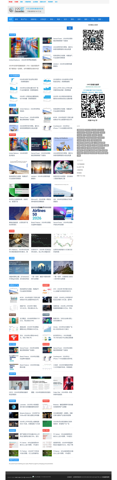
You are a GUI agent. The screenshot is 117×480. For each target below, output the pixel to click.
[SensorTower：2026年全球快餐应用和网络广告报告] (47, 38)
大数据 (106, 145)
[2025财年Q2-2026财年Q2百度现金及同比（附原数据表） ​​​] (47, 79)
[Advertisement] (81, 10)
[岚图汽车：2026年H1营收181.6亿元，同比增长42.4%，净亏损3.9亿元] (13, 306)
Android (88, 130)
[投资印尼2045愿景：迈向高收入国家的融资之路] (63, 161)
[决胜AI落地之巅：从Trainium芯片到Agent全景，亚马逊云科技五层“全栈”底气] (19, 262)
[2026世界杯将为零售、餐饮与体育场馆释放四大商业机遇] (47, 47)
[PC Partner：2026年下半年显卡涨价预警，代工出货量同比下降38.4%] (13, 451)
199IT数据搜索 (80, 164)
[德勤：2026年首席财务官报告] (41, 377)
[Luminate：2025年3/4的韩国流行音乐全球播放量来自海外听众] (13, 404)
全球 (79, 145)
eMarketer (88, 132)
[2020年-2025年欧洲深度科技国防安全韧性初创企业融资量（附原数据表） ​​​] (47, 96)
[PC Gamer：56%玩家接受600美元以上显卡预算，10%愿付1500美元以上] (13, 442)
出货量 (83, 145)
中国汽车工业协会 (96, 140)
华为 (94, 145)
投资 (79, 19)
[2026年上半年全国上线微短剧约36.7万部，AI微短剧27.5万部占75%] (13, 421)
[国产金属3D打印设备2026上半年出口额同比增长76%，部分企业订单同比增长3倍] (13, 434)
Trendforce (101, 137)
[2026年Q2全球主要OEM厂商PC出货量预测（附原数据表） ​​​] (13, 88)
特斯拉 (98, 150)
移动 (51, 19)
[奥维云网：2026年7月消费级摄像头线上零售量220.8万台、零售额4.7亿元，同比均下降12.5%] (13, 327)
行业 (92, 19)
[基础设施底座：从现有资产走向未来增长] (19, 207)
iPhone (89, 135)
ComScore (100, 130)
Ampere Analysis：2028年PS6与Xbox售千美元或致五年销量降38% (30, 415)
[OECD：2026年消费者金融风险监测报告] (19, 377)
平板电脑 (89, 148)
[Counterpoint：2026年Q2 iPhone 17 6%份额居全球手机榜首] (47, 126)
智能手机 (80, 150)
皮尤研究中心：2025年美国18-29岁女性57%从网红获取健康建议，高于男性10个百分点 (63, 338)
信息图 (102, 142)
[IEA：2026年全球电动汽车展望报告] (63, 184)
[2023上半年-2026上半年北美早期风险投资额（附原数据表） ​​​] (47, 88)
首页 (10, 19)
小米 (79, 148)
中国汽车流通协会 (82, 142)
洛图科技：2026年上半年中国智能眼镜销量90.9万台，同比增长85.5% (63, 308)
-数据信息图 (81, 130)
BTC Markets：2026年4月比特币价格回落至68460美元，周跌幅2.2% (19, 252)
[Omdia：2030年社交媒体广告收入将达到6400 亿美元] (47, 327)
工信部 (83, 148)
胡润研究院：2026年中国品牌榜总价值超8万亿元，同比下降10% (63, 445)
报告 (16, 19)
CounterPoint (81, 132)
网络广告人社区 (81, 176)
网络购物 (101, 153)
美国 (106, 153)
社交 (65, 19)
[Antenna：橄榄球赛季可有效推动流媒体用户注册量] (47, 404)
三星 (84, 140)
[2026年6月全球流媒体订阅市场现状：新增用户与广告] (47, 421)
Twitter (79, 140)
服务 (85, 19)
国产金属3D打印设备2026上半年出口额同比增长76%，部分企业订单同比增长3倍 (30, 436)
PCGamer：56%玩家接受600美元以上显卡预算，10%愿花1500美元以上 (63, 453)
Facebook (96, 132)
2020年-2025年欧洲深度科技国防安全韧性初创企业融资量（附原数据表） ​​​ (62, 99)
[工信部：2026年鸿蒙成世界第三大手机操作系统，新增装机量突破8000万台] (47, 365)
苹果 (79, 155)
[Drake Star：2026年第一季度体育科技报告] (63, 377)
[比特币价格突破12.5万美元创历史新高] (63, 235)
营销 (72, 19)
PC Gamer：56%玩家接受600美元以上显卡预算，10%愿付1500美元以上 (29, 445)
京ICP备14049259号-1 (27, 477)
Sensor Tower (81, 137)
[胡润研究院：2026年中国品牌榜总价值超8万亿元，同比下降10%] (47, 442)
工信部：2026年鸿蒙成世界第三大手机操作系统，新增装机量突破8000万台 (63, 367)
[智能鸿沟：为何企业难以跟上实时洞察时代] (47, 318)
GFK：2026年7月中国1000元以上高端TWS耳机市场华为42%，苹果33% (62, 291)
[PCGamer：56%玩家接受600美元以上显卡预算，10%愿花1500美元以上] (47, 451)
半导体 (89, 145)
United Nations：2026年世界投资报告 (23, 60)
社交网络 (86, 153)
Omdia (100, 135)
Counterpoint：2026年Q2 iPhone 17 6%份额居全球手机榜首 (62, 128)
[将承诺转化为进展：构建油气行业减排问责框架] (47, 55)
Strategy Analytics (91, 137)
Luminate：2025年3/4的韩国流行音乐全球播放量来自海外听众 (29, 407)
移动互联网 (94, 153)
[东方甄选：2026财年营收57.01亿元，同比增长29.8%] (13, 318)
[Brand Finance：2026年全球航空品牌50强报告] (41, 207)
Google (80, 135)
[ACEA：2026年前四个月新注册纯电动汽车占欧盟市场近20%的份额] (47, 117)
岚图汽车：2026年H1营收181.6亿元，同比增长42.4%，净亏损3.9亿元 (29, 308)
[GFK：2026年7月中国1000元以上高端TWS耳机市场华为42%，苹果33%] (47, 289)
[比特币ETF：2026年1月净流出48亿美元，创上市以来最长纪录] (41, 235)
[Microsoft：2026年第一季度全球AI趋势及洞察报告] (41, 184)
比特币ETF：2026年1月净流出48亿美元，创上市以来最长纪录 (41, 252)
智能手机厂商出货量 (89, 150)
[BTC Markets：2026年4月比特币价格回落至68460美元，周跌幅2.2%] (19, 235)
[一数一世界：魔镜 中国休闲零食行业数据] (41, 262)
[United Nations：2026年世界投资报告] (24, 38)
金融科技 (33, 19)
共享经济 (43, 19)
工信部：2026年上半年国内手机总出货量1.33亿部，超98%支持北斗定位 (63, 300)
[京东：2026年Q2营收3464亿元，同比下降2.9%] (13, 335)
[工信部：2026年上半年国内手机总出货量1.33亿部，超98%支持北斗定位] (47, 297)
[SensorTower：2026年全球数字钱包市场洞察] (63, 207)
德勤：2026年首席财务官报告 (41, 392)
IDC (84, 135)
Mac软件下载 (80, 167)
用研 (99, 19)
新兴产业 (24, 19)
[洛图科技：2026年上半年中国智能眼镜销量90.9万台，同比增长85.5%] (47, 306)
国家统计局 (100, 145)
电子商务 (104, 150)
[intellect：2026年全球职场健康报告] (47, 64)
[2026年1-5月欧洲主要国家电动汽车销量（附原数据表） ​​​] (13, 96)
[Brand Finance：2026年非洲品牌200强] (13, 365)
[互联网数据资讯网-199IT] (20, 10)
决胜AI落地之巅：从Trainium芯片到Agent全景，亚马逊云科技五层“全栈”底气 (19, 279)
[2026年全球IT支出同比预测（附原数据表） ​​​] (13, 79)
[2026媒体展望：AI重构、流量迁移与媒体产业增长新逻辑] (47, 413)
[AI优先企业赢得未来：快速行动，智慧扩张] (19, 184)
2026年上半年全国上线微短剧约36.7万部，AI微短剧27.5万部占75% (30, 424)
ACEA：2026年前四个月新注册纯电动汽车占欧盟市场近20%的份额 (63, 120)
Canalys (94, 130)
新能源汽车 (101, 148)
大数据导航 (80, 170)
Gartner (102, 132)
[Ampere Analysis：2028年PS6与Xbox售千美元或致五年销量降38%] (13, 413)
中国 (88, 140)
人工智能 (96, 142)
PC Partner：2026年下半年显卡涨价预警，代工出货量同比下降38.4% (29, 453)
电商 (58, 19)
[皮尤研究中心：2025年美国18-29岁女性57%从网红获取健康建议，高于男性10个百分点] (47, 335)
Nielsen (94, 135)
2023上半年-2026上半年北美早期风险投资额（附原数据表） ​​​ (62, 90)
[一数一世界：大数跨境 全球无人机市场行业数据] (63, 262)
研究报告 (79, 173)
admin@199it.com (97, 477)
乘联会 (91, 142)
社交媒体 (80, 153)
